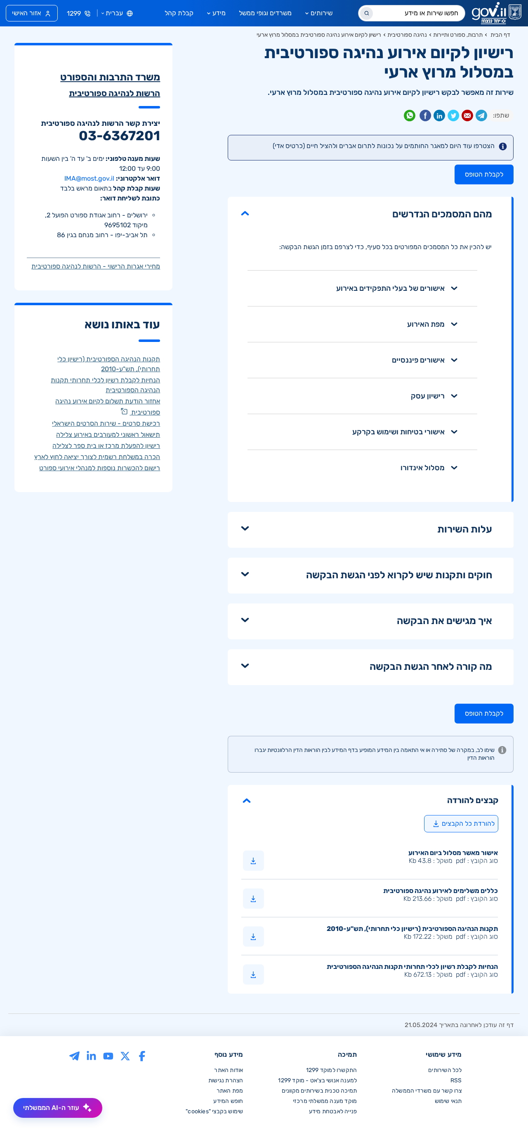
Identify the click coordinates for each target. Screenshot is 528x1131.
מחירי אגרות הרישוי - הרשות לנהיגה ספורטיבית (95, 266)
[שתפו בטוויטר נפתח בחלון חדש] (453, 117)
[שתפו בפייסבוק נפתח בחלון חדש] (425, 117)
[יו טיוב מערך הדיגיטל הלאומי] (108, 1055)
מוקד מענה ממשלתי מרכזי (325, 1101)
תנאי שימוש (448, 1101)
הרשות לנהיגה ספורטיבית (114, 93)
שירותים (321, 13)
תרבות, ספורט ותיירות (458, 34)
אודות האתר (228, 1070)
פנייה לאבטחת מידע (333, 1111)
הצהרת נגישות (225, 1080)
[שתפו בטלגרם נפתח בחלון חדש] (481, 117)
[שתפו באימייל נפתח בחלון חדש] (467, 117)
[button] (370, 800)
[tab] (362, 288)
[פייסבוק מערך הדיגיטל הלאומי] (142, 1055)
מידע (219, 13)
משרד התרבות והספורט (110, 77)
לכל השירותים (445, 1070)
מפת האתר (230, 1090)
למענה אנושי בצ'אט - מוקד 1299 (317, 1080)
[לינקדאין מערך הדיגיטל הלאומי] (91, 1055)
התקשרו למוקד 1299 (331, 1070)
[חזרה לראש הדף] (504, 1107)
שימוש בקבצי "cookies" (214, 1111)
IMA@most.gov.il (89, 178)
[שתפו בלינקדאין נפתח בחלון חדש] (439, 117)
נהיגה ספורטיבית (407, 34)
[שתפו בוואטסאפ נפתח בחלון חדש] (409, 117)
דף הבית (500, 34)
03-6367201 (119, 136)
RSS (456, 1080)
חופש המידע (228, 1101)
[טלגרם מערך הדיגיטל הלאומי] (74, 1055)
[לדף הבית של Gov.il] (496, 13)
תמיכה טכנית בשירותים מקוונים (319, 1090)
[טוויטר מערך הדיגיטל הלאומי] (125, 1055)
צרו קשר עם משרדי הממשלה (427, 1090)
